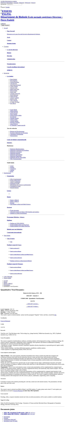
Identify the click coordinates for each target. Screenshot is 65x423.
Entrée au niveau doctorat (16, 257)
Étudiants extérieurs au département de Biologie (21, 260)
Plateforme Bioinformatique (17, 149)
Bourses (12, 203)
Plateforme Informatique (7, 2)
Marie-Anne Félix (14, 89)
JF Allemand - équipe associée (17, 125)
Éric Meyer (13, 103)
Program (6, 418)
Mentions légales (11, 43)
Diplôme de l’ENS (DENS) (17, 223)
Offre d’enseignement (15, 179)
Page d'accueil (11, 31)
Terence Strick (13, 119)
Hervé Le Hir (13, 99)
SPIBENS (9, 70)
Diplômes (9, 220)
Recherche (6, 73)
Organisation (10, 176)
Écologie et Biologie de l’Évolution (19, 133)
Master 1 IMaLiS (14, 200)
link (55, 315)
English (8, 7)
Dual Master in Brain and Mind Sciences (20, 204)
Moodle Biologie (14, 187)
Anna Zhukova (14, 124)
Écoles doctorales (14, 210)
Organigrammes (11, 64)
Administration (11, 59)
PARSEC (9, 142)
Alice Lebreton (14, 100)
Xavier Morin (13, 109)
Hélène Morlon (14, 111)
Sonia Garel (13, 92)
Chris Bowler (13, 83)
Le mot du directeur (12, 49)
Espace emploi (7, 278)
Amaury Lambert (14, 97)
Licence (9, 190)
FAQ (11, 241)
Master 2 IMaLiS (14, 201)
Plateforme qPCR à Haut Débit (18, 157)
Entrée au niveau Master (15, 251)
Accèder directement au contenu (9, 1)
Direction (9, 56)
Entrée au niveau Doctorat (16, 273)
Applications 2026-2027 (10, 419)
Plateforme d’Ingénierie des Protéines (19, 150)
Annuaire (16, 2)
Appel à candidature (15, 182)
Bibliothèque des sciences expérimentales (20, 185)
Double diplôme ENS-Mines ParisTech (20, 226)
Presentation (7, 285)
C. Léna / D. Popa (14, 102)
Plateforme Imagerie (15, 153)
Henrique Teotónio (15, 122)
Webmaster (27, 2)
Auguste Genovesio (15, 93)
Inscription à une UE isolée (10, 421)
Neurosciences (13, 135)
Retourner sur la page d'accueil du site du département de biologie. (23, 34)
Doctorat (9, 207)
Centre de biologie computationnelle (16, 139)
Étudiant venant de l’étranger (15, 264)
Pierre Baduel (13, 79)
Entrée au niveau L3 (14, 248)
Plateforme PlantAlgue (15, 156)
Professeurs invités (14, 183)
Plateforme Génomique (16, 151)
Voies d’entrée (11, 238)
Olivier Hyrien (13, 96)
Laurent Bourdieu (14, 82)
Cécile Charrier (14, 86)
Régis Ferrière (13, 90)
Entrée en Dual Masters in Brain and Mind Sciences (21, 254)
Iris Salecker (13, 116)
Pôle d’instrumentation (15, 159)
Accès (8, 37)
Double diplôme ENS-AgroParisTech (19, 224)
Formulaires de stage (15, 186)
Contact (9, 40)
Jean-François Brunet (15, 85)
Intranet (33, 2)
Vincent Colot (13, 88)
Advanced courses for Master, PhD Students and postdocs (24, 212)
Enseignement (7, 173)
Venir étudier (7, 235)
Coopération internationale (14, 232)
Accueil (6, 28)
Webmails (21, 2)
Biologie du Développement (17, 131)
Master (9, 197)
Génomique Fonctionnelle (16, 134)
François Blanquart (5, 321)
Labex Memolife (8, 276)
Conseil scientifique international (15, 67)
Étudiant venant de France (14, 245)
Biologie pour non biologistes (14, 229)
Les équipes (10, 76)
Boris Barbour (13, 80)
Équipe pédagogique (15, 180)
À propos (6, 46)
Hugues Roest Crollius (15, 115)
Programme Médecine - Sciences (15, 217)
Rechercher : (4, 4)
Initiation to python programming (18, 213)
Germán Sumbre (14, 121)
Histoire (9, 52)
